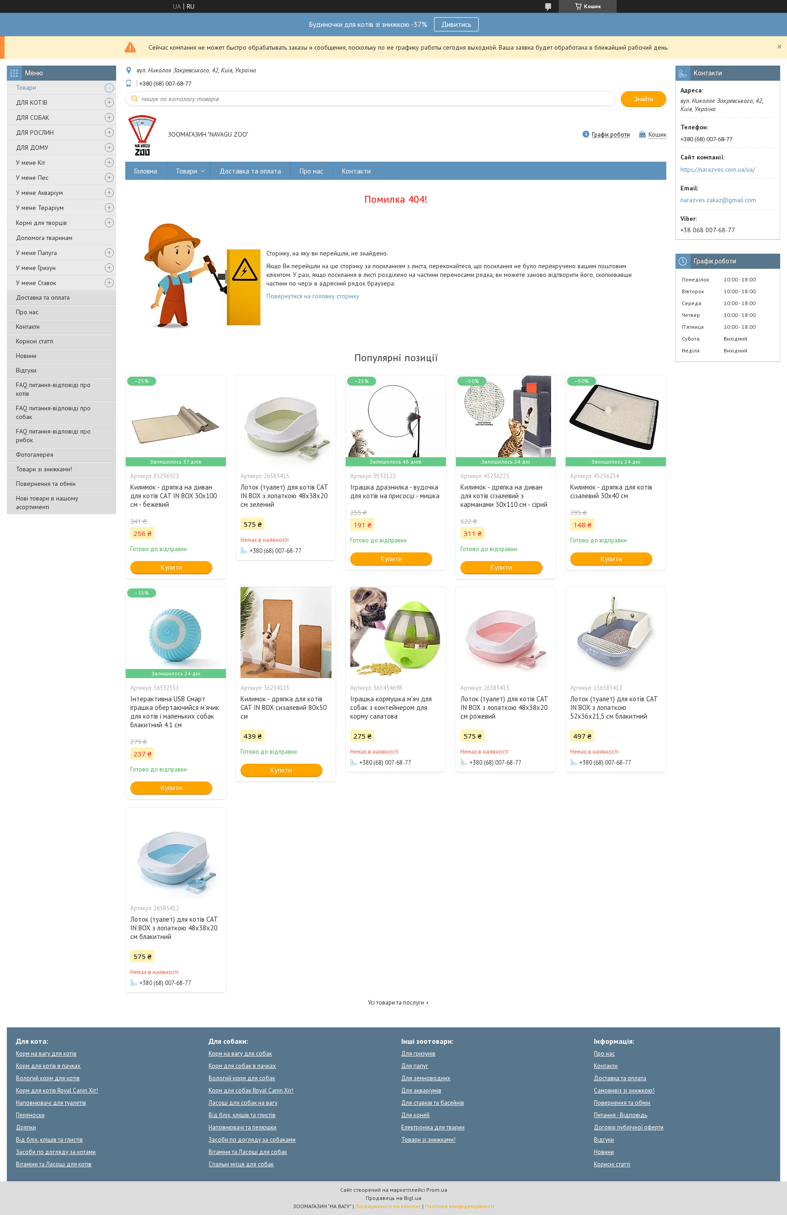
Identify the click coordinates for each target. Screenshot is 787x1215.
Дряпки (26, 1127)
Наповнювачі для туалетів (51, 1103)
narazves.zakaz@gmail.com (718, 200)
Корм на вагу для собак (240, 1053)
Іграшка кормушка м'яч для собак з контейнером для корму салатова (391, 707)
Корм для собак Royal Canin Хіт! (251, 1090)
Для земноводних (425, 1078)
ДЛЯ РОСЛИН (35, 132)
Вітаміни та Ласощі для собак (248, 1152)
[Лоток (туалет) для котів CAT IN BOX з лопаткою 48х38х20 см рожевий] (506, 632)
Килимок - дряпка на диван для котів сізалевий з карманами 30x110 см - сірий (503, 496)
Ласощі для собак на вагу (243, 1103)
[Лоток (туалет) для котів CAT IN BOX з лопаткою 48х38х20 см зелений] (286, 420)
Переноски (30, 1115)
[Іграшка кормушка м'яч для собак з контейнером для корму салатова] (396, 632)
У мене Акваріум (39, 193)
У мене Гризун (36, 268)
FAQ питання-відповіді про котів (53, 389)
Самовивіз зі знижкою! (624, 1090)
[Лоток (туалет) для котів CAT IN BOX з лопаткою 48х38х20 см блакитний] (176, 852)
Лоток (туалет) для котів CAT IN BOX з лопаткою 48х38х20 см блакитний (174, 928)
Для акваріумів (421, 1090)
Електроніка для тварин (433, 1127)
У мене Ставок (36, 283)
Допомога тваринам (44, 238)
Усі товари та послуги (396, 1003)
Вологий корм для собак (242, 1078)
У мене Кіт (30, 162)
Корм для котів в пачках (48, 1066)
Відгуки (26, 370)
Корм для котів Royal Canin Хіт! (57, 1090)
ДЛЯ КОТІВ (31, 102)
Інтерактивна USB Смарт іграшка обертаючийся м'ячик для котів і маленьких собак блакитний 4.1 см (174, 711)
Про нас (27, 312)
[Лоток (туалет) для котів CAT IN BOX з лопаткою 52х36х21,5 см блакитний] (616, 632)
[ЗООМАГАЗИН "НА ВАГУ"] (142, 135)
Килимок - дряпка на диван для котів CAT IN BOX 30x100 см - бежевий (173, 496)
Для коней (415, 1115)
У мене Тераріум (40, 208)
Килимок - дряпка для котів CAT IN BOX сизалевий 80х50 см (283, 707)
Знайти (643, 99)
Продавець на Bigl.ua (393, 1198)
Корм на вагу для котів (46, 1053)
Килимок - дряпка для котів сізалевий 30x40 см (611, 491)
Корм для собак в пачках (242, 1066)
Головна (145, 171)
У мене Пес (32, 178)
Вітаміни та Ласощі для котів (54, 1164)
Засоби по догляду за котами (56, 1152)
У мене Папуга (36, 253)
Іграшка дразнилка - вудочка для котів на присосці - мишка (394, 491)
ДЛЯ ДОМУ (32, 147)
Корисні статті (34, 341)
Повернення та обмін (46, 484)
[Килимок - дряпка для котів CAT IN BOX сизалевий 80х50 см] (286, 632)
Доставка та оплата (43, 297)
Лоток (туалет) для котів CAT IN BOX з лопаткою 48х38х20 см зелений (284, 496)
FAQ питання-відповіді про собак (53, 412)
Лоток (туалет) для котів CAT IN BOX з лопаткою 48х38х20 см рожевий (504, 707)
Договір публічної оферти (629, 1127)
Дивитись (456, 24)
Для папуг (414, 1066)
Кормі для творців (41, 223)
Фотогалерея (34, 454)
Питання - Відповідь (620, 1115)
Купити (171, 567)
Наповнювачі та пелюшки (242, 1127)
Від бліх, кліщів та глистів (49, 1140)
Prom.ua (436, 1189)
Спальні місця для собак (241, 1164)
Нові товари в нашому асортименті (47, 502)
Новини (26, 356)
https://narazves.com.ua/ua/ (717, 169)
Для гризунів (418, 1053)
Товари (26, 87)
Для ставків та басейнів (432, 1103)
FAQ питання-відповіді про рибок (53, 435)
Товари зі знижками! (44, 469)
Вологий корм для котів (48, 1078)
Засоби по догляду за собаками (252, 1140)
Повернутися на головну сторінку (312, 296)
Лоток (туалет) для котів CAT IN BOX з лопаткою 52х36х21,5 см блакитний (614, 707)
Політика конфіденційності (459, 1206)
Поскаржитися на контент (388, 1206)
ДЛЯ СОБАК (32, 117)
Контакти (28, 326)
